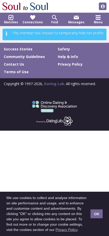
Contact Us (14, 64)
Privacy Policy (66, 230)
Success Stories (18, 49)
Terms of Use (16, 71)
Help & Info (68, 56)
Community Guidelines (24, 56)
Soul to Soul (25, 6)
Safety (64, 49)
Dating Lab (54, 83)
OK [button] (96, 214)
